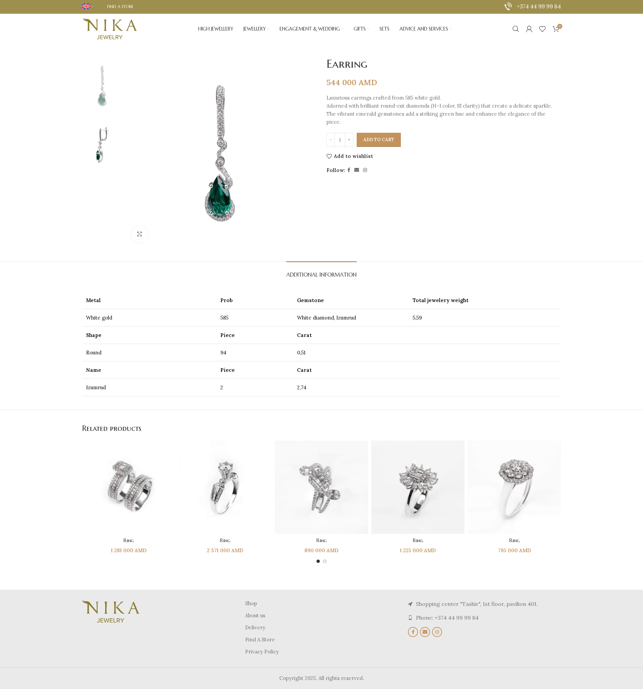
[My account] (529, 29)
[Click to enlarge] (139, 234)
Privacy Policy (262, 651)
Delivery (255, 627)
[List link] (484, 618)
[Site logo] (109, 28)
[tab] (321, 271)
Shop (251, 603)
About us (255, 615)
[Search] (515, 29)
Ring (128, 540)
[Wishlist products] (542, 29)
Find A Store (260, 639)
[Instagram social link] (365, 170)
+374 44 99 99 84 (539, 6)
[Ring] (128, 487)
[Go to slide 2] (325, 561)
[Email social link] (356, 170)
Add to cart (378, 139)
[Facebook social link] (348, 170)
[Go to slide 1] (318, 561)
